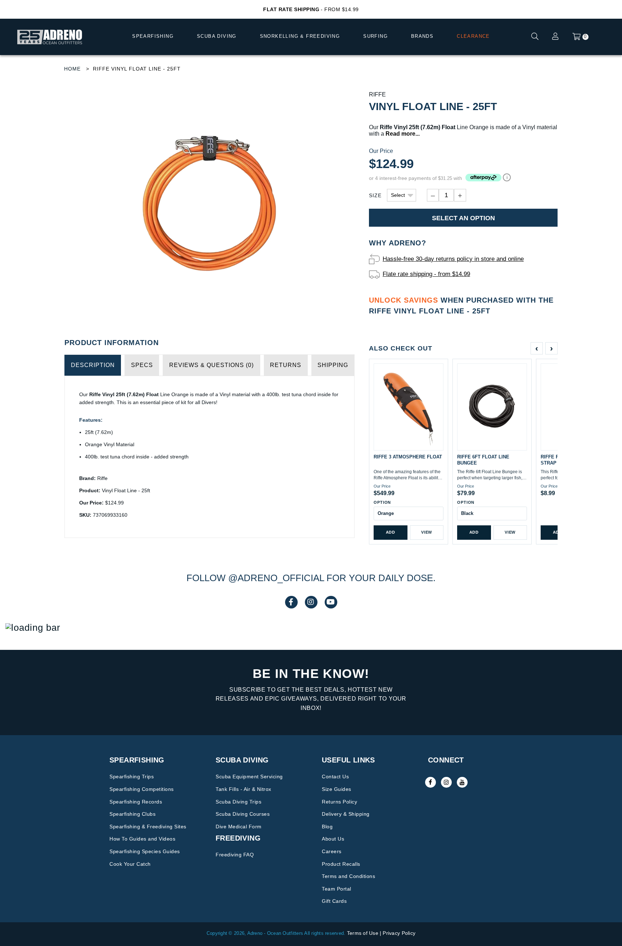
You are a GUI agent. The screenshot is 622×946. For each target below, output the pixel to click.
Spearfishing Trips (131, 776)
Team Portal (336, 889)
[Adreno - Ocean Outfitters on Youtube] (462, 782)
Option (382, 502)
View (426, 532)
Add (390, 532)
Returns (285, 365)
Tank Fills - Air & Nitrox (243, 789)
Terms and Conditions (348, 876)
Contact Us (335, 776)
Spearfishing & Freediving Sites (147, 826)
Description (93, 365)
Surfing (375, 36)
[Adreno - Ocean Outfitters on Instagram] (446, 782)
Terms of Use (362, 933)
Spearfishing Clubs (132, 814)
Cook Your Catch (130, 864)
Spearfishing (152, 36)
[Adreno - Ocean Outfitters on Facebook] (430, 782)
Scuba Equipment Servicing (249, 776)
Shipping (332, 365)
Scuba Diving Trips (238, 802)
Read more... (403, 134)
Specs (142, 365)
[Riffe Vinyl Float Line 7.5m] (209, 205)
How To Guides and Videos (142, 839)
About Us (333, 839)
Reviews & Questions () (211, 365)
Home (72, 69)
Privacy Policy (399, 933)
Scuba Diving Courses (243, 814)
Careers (332, 851)
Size (375, 195)
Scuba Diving (216, 36)
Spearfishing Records (135, 802)
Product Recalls (341, 864)
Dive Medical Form (239, 826)
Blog (327, 826)
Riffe (377, 94)
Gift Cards (334, 901)
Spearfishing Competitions (141, 789)
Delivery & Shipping (346, 814)
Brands (422, 36)
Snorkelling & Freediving (300, 36)
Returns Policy (339, 802)
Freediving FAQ (235, 854)
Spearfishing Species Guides (144, 851)
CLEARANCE (473, 36)
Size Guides (336, 789)
